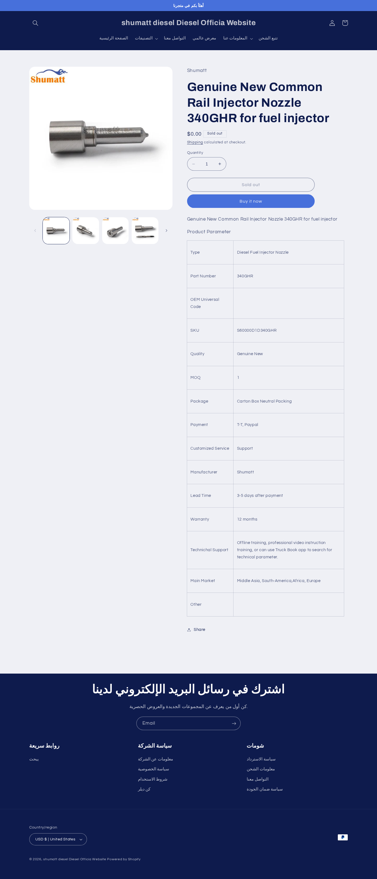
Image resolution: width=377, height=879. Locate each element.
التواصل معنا (258, 779)
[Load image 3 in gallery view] (115, 230)
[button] (35, 23)
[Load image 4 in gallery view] (145, 230)
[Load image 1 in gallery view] (56, 230)
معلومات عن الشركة (155, 759)
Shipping (195, 142)
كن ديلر (144, 789)
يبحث (34, 759)
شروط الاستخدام (153, 779)
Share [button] (199, 630)
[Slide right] (166, 230)
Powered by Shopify (123, 859)
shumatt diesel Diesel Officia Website (74, 859)
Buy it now (251, 201)
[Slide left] (35, 230)
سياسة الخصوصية (153, 769)
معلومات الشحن (261, 769)
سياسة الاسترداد (261, 759)
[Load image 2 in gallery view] (85, 230)
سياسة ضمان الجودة (265, 789)
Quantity (195, 153)
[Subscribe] (234, 723)
